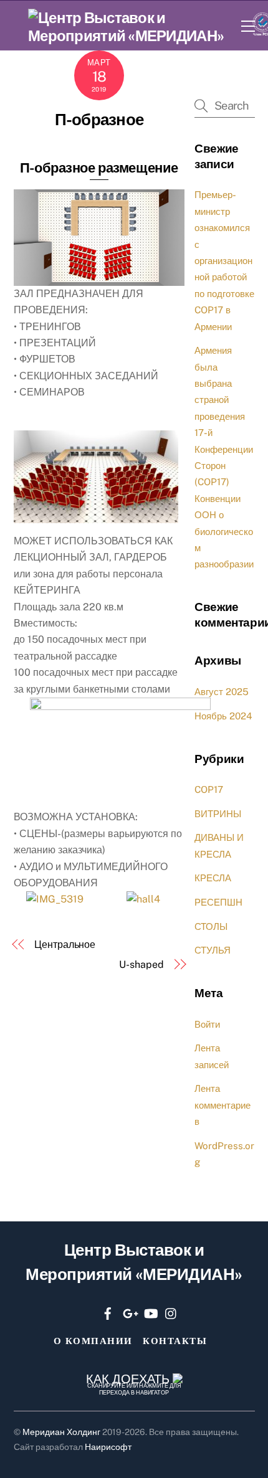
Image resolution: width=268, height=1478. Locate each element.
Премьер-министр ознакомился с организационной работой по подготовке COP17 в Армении (224, 260)
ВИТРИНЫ (217, 813)
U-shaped (141, 964)
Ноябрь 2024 (223, 716)
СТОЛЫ (210, 926)
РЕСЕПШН (218, 902)
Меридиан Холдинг (61, 1432)
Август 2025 (221, 691)
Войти (207, 1024)
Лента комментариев (222, 1105)
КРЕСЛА (212, 878)
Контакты (175, 1340)
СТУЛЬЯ (212, 950)
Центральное (64, 944)
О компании (93, 1340)
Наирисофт (108, 1447)
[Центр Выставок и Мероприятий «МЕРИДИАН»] (131, 35)
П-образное (99, 119)
